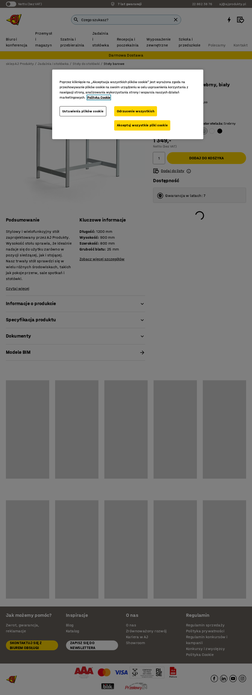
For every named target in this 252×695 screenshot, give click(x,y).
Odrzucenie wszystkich (136, 111)
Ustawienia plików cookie (83, 111)
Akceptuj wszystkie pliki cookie (142, 125)
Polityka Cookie (98, 97)
